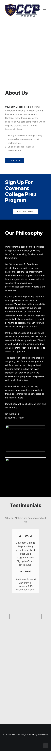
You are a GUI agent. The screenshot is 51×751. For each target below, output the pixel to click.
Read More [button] (15, 161)
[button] (44, 10)
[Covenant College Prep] (22, 10)
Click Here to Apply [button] (25, 211)
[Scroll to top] (45, 745)
